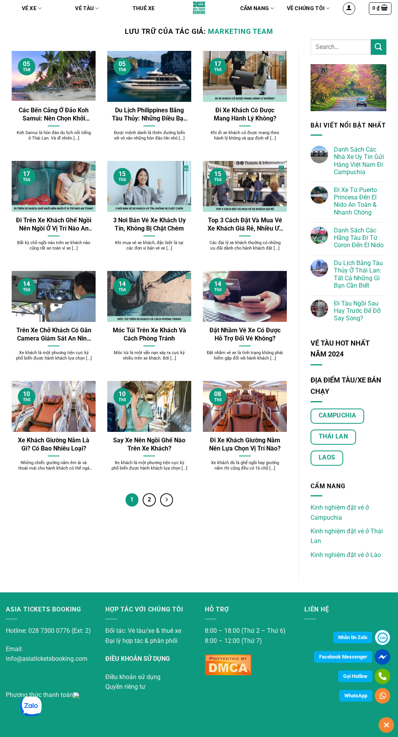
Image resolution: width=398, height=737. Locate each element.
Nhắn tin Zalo (352, 637)
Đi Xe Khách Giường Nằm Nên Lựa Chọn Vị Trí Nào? (245, 444)
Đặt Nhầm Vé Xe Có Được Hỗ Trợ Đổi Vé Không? (245, 334)
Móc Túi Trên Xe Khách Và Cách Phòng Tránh (149, 334)
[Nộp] (378, 46)
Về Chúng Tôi (306, 8)
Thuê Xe (144, 8)
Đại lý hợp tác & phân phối (141, 640)
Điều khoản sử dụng (133, 677)
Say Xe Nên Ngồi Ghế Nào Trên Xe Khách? (149, 444)
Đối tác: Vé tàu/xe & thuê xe (143, 630)
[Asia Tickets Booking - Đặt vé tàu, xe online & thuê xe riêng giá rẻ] (199, 8)
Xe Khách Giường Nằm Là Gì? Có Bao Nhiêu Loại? (53, 444)
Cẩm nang (254, 8)
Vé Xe (29, 8)
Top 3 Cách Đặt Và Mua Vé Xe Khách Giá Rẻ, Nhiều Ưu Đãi (245, 225)
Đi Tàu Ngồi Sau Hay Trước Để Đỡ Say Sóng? (357, 311)
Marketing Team (240, 31)
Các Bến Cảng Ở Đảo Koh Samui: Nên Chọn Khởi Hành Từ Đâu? (54, 115)
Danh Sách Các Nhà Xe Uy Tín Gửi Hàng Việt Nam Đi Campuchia (359, 161)
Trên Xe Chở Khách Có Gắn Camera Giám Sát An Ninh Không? (53, 335)
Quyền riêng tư (125, 686)
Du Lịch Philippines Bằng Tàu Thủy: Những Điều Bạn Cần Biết (149, 115)
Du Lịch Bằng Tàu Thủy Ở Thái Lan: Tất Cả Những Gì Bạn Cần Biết (358, 274)
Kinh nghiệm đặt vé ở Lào (346, 555)
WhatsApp (355, 696)
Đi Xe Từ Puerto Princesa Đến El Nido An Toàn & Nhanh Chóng (355, 201)
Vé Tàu (84, 8)
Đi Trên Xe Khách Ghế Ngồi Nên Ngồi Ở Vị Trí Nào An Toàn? (53, 225)
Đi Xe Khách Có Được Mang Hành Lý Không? (245, 114)
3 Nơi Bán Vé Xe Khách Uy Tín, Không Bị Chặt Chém (149, 224)
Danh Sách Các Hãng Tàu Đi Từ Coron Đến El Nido (359, 238)
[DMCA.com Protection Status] (228, 664)
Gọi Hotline (355, 676)
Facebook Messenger (343, 657)
